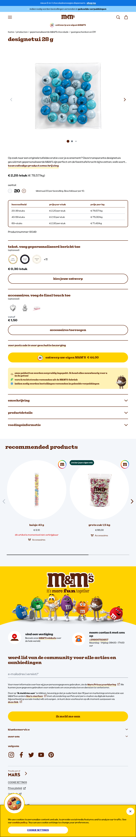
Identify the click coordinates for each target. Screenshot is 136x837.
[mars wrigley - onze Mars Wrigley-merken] (18, 773)
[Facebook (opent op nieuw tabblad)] (21, 754)
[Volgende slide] (124, 99)
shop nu (91, 3)
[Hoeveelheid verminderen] (10, 191)
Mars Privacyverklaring (101, 684)
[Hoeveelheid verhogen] (24, 191)
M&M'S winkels (47, 638)
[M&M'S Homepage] (68, 17)
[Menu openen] (10, 17)
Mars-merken (34, 696)
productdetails (20, 412)
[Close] (130, 811)
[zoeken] (118, 17)
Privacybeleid (15, 788)
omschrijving (19, 400)
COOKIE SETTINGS (17, 782)
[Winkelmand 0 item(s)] (126, 17)
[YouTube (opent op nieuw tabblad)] (41, 754)
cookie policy (20, 822)
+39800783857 (98, 639)
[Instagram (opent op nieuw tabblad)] (11, 754)
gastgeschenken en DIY (83, 32)
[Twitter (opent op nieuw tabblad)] (31, 754)
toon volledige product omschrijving (33, 165)
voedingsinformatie (24, 425)
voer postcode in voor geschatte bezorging (37, 345)
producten (22, 32)
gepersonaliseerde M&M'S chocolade (49, 32)
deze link (13, 702)
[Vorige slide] (5, 501)
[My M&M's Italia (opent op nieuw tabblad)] (51, 754)
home (11, 32)
